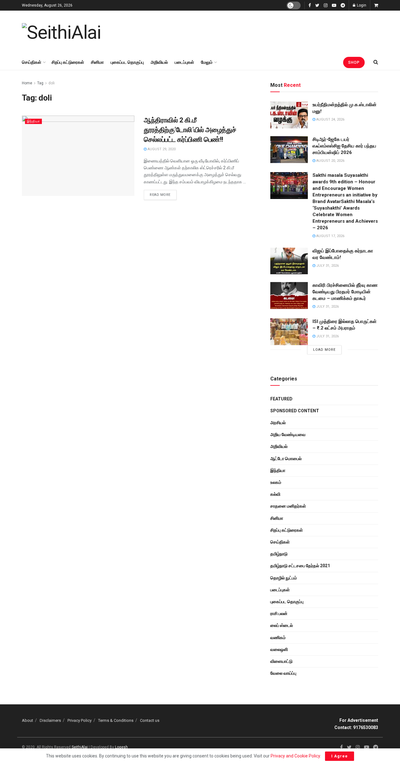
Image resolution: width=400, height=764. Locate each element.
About (27, 720)
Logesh (121, 747)
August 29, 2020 (161, 149)
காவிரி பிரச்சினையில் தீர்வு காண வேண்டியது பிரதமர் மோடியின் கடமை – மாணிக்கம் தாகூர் (345, 291)
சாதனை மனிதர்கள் (288, 506)
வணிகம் (278, 637)
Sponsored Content (294, 410)
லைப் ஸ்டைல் (281, 625)
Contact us (149, 720)
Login (361, 5)
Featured (281, 398)
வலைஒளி (279, 649)
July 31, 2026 (327, 266)
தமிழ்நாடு (279, 553)
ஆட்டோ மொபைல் (286, 458)
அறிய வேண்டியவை (288, 434)
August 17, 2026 (329, 236)
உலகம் (275, 482)
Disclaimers (50, 720)
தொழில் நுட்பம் (283, 577)
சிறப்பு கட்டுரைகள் (68, 62)
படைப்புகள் (184, 62)
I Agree (339, 756)
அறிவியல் (159, 62)
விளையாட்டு (281, 661)
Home (27, 83)
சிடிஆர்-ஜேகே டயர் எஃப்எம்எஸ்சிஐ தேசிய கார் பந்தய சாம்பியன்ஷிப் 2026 (344, 145)
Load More (324, 350)
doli (51, 83)
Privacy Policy (80, 720)
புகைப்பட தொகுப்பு (127, 62)
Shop (354, 62)
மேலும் (206, 62)
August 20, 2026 (329, 161)
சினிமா (97, 62)
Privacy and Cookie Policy (295, 755)
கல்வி (275, 494)
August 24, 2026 (329, 119)
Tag (40, 83)
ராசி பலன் (279, 613)
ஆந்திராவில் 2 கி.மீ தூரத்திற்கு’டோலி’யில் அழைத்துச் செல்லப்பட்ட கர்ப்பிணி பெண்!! (190, 129)
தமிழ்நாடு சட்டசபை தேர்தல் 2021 (300, 565)
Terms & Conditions (115, 720)
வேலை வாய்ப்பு (283, 673)
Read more (160, 195)
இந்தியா (33, 121)
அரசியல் (278, 422)
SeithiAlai (80, 747)
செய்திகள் (31, 62)
